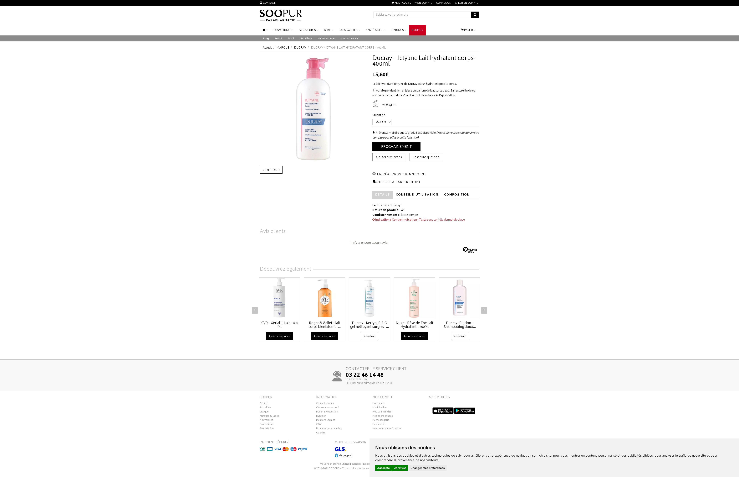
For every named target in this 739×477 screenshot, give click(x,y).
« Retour (271, 170)
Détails (382, 194)
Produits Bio (267, 429)
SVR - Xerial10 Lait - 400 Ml (279, 325)
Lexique (264, 412)
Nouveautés (266, 420)
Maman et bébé (326, 39)
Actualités (265, 408)
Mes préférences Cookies (386, 429)
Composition (457, 194)
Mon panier (378, 404)
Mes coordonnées (382, 416)
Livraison (321, 416)
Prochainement (396, 147)
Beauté (278, 39)
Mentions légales (325, 420)
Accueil (267, 47)
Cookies (321, 433)
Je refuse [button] (400, 467)
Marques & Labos (269, 416)
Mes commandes (381, 412)
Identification (379, 408)
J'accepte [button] (383, 467)
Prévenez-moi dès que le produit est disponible (405, 133)
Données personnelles (329, 429)
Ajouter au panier (279, 336)
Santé (291, 39)
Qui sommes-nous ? (327, 408)
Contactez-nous (325, 404)
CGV (319, 425)
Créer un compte (466, 3)
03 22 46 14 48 (365, 375)
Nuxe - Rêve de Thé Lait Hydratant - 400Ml (414, 325)
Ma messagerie (380, 420)
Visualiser (370, 336)
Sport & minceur (349, 39)
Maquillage (306, 39)
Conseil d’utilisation (417, 194)
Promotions (266, 425)
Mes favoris (378, 425)
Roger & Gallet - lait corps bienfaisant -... (324, 325)
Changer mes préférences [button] (427, 467)
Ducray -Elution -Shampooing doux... (460, 325)
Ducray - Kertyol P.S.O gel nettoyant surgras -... (369, 325)
